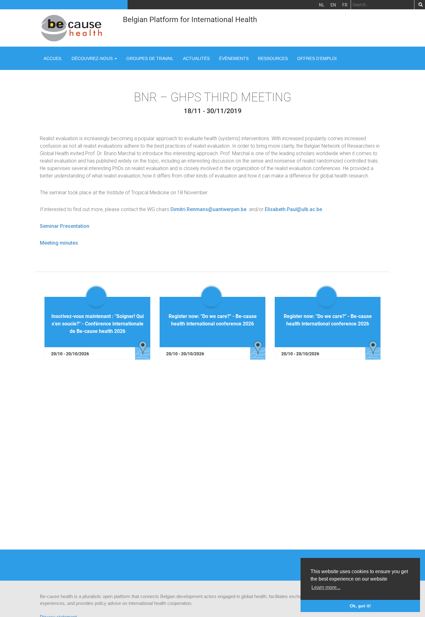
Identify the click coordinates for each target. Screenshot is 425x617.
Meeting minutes (59, 243)
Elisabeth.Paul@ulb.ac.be (293, 209)
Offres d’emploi (317, 58)
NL (321, 4)
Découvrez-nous (93, 58)
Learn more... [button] (325, 587)
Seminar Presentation (64, 226)
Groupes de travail (150, 58)
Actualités (196, 58)
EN (333, 4)
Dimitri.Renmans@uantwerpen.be (208, 209)
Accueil (53, 58)
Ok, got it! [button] (360, 605)
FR (345, 4)
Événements (234, 58)
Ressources (273, 58)
